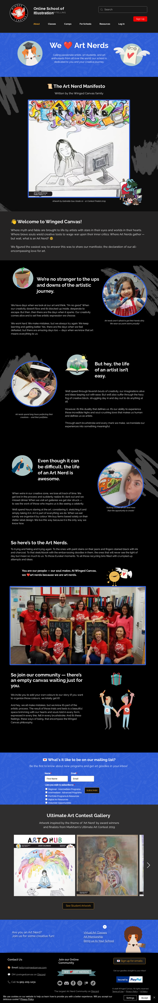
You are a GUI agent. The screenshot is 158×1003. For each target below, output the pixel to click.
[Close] (154, 998)
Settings (130, 997)
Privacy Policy (27, 999)
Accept (144, 997)
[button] (105, 927)
